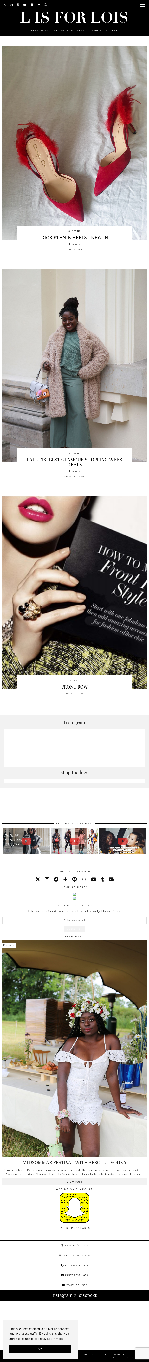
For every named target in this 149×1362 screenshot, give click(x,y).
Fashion (74, 680)
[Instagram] (11, 5)
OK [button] (40, 1348)
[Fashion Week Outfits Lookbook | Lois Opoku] (74, 841)
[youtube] (93, 879)
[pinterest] (74, 879)
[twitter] (37, 879)
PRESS (104, 1354)
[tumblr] (102, 879)
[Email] (111, 879)
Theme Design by (130, 1357)
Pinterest (76, 1275)
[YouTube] (25, 5)
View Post (74, 1181)
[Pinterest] (18, 5)
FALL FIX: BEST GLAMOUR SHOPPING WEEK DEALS (74, 462)
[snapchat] (83, 879)
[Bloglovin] (38, 5)
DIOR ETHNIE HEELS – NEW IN (74, 238)
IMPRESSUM (121, 1354)
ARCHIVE (89, 1354)
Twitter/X (76, 1245)
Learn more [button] (55, 1338)
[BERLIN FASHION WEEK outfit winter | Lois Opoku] (26, 841)
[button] (143, 5)
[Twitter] (4, 5)
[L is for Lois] (74, 15)
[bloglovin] (65, 879)
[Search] (45, 5)
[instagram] (47, 879)
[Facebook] (32, 5)
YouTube (76, 1285)
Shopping (74, 231)
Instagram (76, 1255)
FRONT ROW (74, 687)
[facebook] (56, 879)
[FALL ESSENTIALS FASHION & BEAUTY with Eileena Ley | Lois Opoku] (122, 841)
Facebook (76, 1265)
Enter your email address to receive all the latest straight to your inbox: (74, 911)
